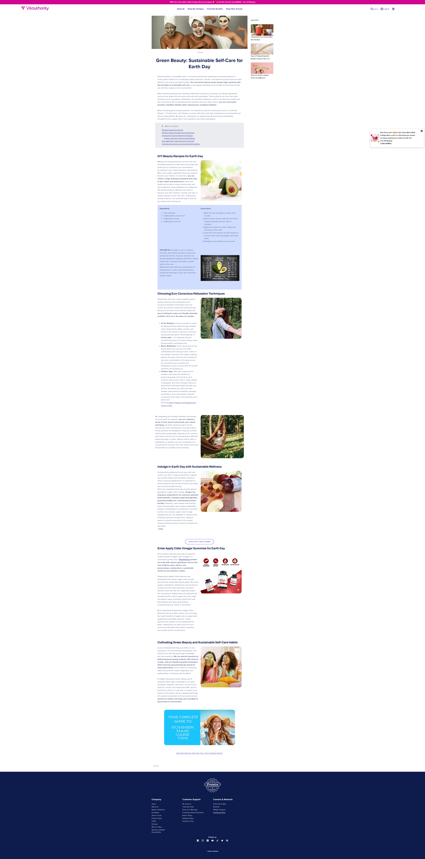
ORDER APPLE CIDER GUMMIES (199, 542)
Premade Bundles (215, 8)
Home (154, 804)
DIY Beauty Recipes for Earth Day (172, 130)
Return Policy (187, 815)
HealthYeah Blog (219, 812)
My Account (186, 804)
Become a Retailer (158, 830)
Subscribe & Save (219, 804)
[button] (374, 9)
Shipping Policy (188, 818)
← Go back (199, 52)
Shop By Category (196, 8)
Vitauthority (215, 851)
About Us (155, 807)
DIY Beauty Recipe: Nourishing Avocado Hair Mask (178, 133)
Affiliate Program (219, 810)
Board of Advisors (158, 810)
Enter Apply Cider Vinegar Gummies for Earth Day (178, 141)
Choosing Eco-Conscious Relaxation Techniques (177, 136)
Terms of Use (156, 815)
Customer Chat (187, 821)
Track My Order (188, 807)
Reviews (155, 824)
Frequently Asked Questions (193, 812)
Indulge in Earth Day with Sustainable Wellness (179, 138)
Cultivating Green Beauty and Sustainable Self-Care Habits (181, 144)
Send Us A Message (189, 810)
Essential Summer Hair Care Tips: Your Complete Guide (199, 753)
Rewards (216, 807)
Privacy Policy (157, 818)
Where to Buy (157, 827)
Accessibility (156, 832)
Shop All (180, 8)
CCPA (154, 821)
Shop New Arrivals (234, 8)
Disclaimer (155, 812)
